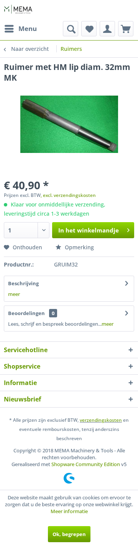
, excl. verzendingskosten (68, 195)
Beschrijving (23, 283)
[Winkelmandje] (125, 28)
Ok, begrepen (69, 534)
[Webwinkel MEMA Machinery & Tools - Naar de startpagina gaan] (18, 10)
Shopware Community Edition (85, 464)
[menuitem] (20, 28)
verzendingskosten (101, 420)
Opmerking (78, 247)
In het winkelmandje (88, 230)
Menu (27, 28)
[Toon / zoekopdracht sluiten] (70, 28)
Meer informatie (69, 511)
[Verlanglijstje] (89, 28)
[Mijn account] (107, 28)
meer (14, 294)
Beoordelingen (26, 313)
